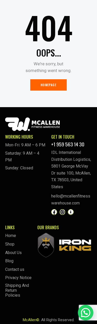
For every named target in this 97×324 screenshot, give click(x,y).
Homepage (48, 85)
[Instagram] (62, 212)
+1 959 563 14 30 (67, 144)
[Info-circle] (71, 212)
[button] (85, 312)
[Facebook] (54, 212)
